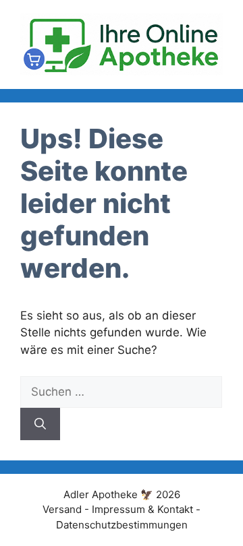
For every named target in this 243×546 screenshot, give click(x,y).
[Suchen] (40, 424)
